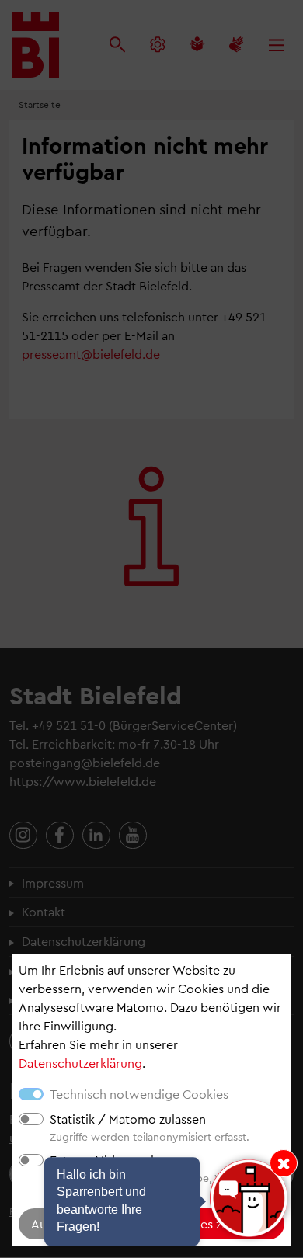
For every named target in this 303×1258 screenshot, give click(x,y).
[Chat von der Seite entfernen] (284, 1163)
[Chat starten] (248, 1198)
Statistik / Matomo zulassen (128, 1118)
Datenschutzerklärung (80, 1062)
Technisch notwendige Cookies (139, 1093)
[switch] (31, 1119)
